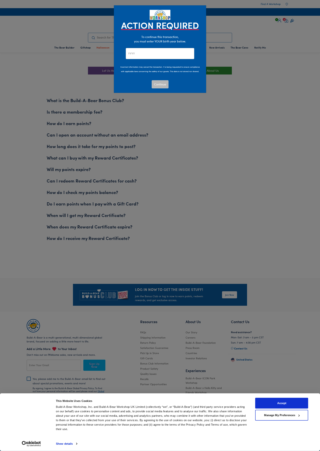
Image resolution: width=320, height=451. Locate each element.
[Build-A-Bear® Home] (160, 14)
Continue (160, 84)
